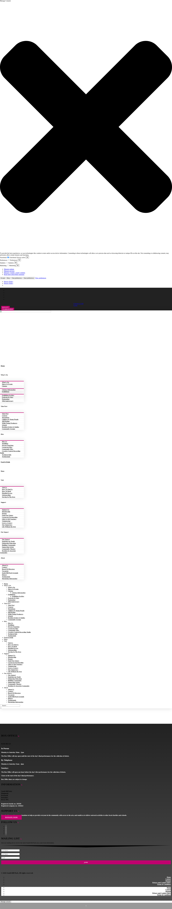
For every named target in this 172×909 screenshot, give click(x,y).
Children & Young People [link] (10, 419)
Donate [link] (4, 513)
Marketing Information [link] (9, 578)
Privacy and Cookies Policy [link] (161, 882)
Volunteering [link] (6, 521)
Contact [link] (4, 567)
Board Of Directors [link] (8, 569)
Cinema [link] (4, 386)
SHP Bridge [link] (6, 421)
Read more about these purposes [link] (14, 274)
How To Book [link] (6, 491)
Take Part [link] (4, 406)
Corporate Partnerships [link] (10, 517)
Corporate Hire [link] (7, 447)
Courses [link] (4, 415)
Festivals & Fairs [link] (7, 397)
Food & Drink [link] (5, 462)
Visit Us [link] (4, 487)
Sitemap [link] (168, 881)
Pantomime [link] (5, 399)
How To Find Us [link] (7, 489)
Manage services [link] (9, 271)
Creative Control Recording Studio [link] (10, 452)
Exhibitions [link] (5, 391)
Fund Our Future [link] (7, 515)
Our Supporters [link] (7, 525)
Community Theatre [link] (8, 549)
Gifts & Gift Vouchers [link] (9, 519)
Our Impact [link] (5, 532)
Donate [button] (5, 307)
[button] (86, 127)
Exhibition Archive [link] (8, 395)
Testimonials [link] (6, 456)
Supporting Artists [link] (8, 547)
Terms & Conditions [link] (164, 884)
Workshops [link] (5, 417)
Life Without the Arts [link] (9, 527)
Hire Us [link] (4, 441)
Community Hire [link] (7, 449)
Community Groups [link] (8, 429)
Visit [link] (2, 480)
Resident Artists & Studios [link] (10, 427)
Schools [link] (4, 425)
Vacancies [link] (5, 571)
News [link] (2, 471)
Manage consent (5, 901)
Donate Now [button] (11, 817)
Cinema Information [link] (8, 390)
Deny (8, 278)
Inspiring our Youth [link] (8, 541)
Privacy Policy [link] (8, 281)
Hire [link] (2, 434)
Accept (3, 278)
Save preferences (29, 278)
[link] (25, 312)
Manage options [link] (9, 269)
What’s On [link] (4, 375)
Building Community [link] (9, 545)
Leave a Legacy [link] (7, 523)
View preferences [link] (40, 278)
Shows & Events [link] (7, 384)
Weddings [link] (5, 443)
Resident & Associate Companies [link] (8, 551)
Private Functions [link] (7, 445)
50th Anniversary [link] (7, 401)
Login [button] (75, 305)
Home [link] (3, 366)
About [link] (3, 558)
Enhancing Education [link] (9, 543)
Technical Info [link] (6, 455)
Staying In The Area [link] (8, 497)
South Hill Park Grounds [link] (10, 573)
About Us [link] (5, 565)
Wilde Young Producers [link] (9, 423)
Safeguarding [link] (6, 495)
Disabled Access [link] (7, 493)
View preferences (17, 278)
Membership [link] (6, 511)
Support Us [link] (5, 509)
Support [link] (3, 502)
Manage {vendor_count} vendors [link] (14, 273)
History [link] (4, 575)
